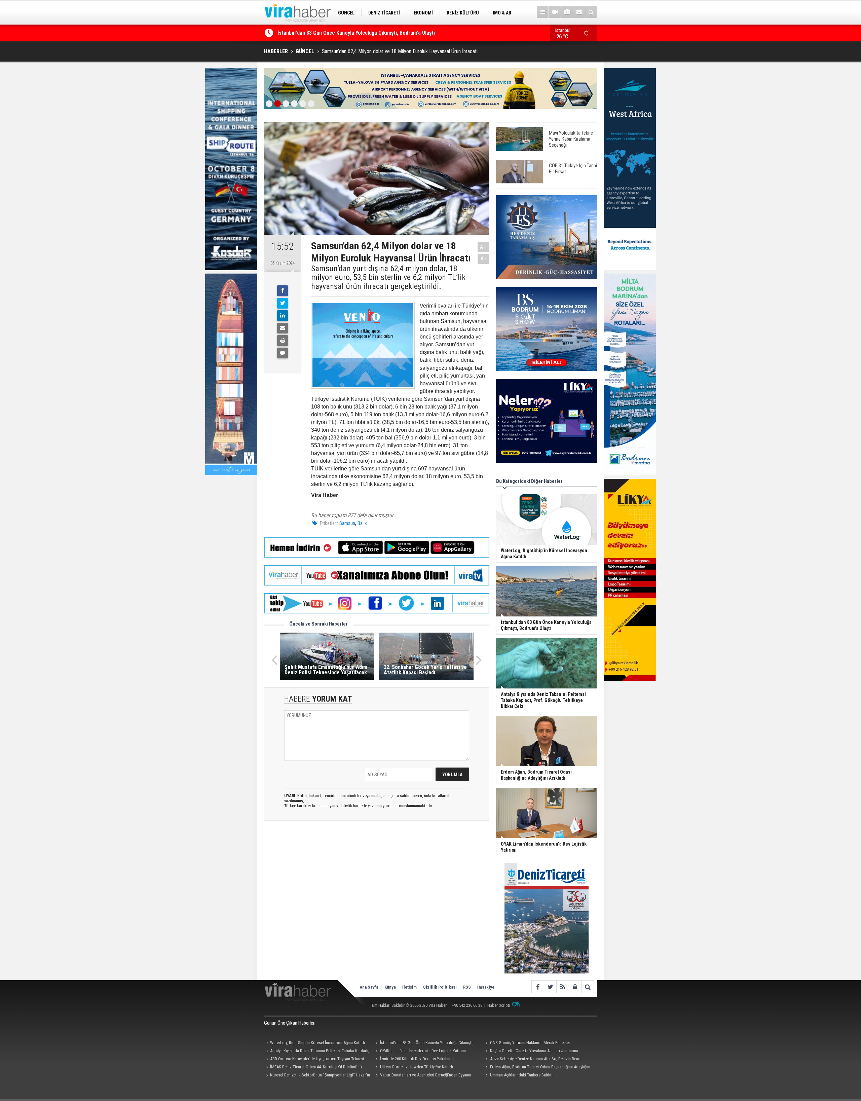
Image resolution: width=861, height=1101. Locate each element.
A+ (483, 247)
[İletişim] (579, 12)
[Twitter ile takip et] (550, 986)
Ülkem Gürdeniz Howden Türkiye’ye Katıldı (416, 1066)
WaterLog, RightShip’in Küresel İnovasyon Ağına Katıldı (317, 1042)
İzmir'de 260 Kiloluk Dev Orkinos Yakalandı (417, 1058)
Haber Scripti (498, 1005)
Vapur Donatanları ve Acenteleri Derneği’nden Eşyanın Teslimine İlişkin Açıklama (422, 1075)
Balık (362, 523)
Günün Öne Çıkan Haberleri (289, 1023)
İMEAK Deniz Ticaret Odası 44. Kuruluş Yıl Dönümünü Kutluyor (313, 1067)
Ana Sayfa (369, 987)
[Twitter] (282, 303)
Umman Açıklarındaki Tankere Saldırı (521, 1074)
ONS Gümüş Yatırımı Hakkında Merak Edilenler (329, 33)
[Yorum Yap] (282, 353)
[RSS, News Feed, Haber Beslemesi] (562, 986)
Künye (390, 987)
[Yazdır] (282, 340)
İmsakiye (485, 987)
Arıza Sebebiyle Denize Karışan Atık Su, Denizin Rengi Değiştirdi (532, 1059)
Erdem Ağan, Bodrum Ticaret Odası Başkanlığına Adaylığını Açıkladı (537, 1067)
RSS (467, 987)
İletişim (409, 987)
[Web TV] (555, 12)
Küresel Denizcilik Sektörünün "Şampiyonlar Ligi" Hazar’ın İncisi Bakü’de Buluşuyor (317, 1075)
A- (484, 258)
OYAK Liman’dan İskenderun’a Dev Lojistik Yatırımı (423, 1050)
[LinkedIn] (282, 315)
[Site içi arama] (591, 12)
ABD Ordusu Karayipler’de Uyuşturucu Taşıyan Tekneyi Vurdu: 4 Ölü (314, 1059)
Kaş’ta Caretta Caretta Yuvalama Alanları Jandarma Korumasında (531, 1051)
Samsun (347, 523)
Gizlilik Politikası (440, 987)
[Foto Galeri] (567, 12)
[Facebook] (282, 290)
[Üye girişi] (575, 986)
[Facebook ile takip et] (537, 986)
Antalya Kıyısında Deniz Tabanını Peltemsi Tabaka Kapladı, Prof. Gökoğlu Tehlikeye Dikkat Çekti (316, 1051)
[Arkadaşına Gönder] (282, 328)
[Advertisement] (376, 886)
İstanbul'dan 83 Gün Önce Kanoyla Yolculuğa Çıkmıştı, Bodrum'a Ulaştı (424, 1043)
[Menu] (543, 12)
